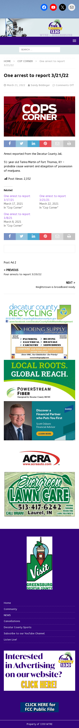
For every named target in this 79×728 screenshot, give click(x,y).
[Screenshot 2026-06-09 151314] (39, 321)
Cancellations (12, 621)
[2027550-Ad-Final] (39, 438)
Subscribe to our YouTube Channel (24, 633)
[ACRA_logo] (39, 463)
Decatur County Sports (17, 627)
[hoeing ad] (39, 357)
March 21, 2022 (16, 85)
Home (7, 602)
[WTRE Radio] (39, 34)
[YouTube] (53, 7)
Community (10, 609)
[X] (62, 7)
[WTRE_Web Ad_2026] (39, 398)
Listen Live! (10, 639)
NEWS (7, 615)
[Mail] (71, 7)
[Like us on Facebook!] (44, 7)
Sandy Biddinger (40, 85)
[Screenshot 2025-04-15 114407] (39, 515)
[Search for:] (39, 49)
